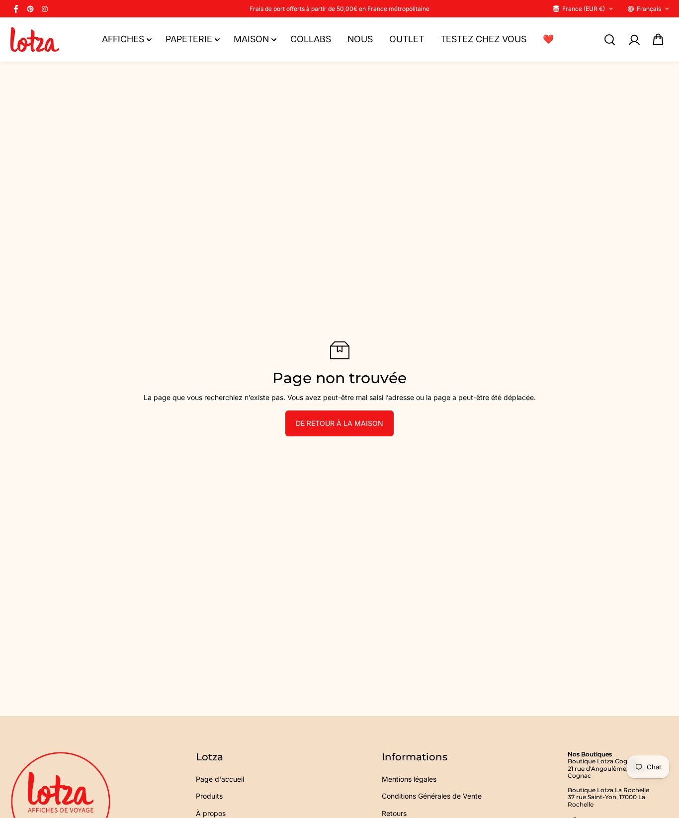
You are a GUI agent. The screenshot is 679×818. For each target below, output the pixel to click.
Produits (209, 796)
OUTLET (406, 39)
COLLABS (310, 39)
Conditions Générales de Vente (432, 796)
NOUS (360, 39)
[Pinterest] (30, 9)
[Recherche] (609, 40)
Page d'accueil (220, 779)
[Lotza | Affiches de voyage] (35, 39)
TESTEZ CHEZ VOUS (483, 39)
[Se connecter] (634, 40)
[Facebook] (16, 9)
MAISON (251, 39)
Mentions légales (409, 779)
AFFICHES (123, 39)
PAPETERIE (189, 39)
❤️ (548, 39)
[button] (658, 40)
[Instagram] (45, 9)
